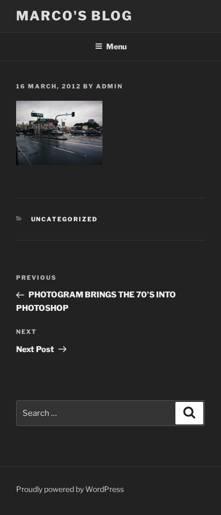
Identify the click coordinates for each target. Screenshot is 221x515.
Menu (116, 46)
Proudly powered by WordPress (70, 489)
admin (109, 86)
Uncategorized (64, 219)
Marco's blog (74, 16)
